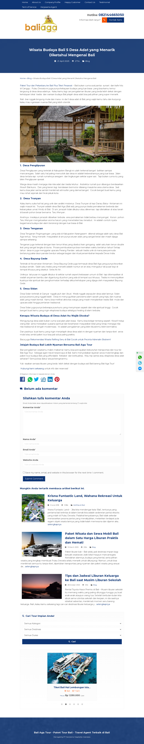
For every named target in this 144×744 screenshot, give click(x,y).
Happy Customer (72, 2)
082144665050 (111, 15)
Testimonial (104, 2)
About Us (36, 2)
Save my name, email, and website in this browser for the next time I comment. (64, 472)
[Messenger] (139, 368)
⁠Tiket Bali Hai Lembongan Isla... (72, 687)
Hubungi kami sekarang (32, 368)
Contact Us (90, 2)
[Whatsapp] (139, 357)
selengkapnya (54, 524)
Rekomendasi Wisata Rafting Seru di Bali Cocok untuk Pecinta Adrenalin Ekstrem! (70, 339)
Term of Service (29, 7)
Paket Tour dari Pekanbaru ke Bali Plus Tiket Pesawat (46, 85)
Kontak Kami (115, 20)
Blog (87, 61)
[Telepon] (139, 363)
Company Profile (52, 2)
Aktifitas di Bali (79, 505)
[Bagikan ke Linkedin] (51, 381)
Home (25, 2)
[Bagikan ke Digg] (44, 381)
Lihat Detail (74, 668)
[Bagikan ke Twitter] (37, 381)
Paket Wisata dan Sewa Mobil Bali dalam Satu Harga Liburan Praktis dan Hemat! (92, 538)
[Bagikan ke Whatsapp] (30, 381)
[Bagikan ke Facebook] (23, 381)
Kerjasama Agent (49, 7)
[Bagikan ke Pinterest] (58, 381)
